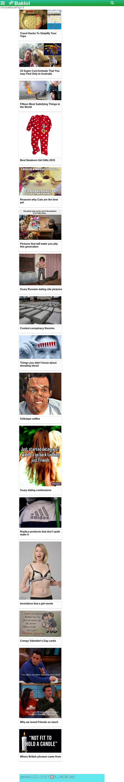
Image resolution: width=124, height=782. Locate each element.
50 (66, 777)
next (72, 777)
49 (61, 777)
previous (25, 777)
